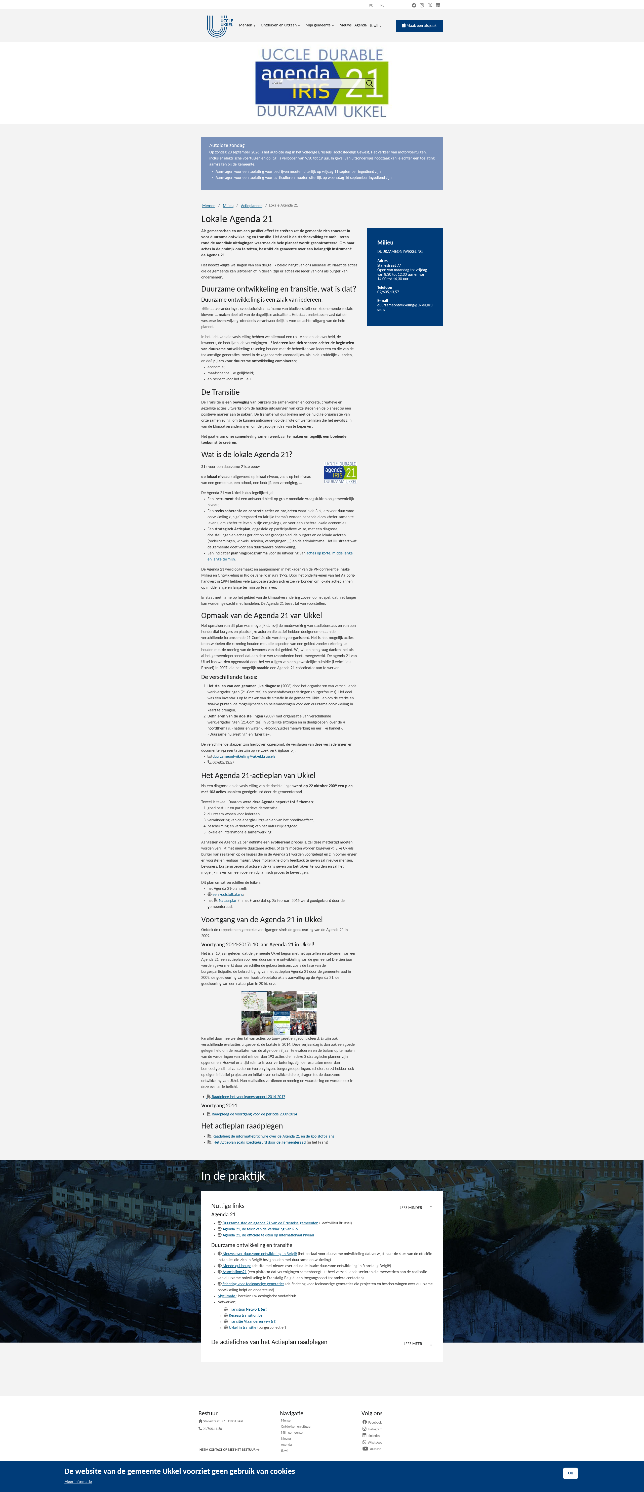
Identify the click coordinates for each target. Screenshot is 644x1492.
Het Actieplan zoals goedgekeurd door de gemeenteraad (260, 1143)
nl (382, 6)
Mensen (208, 206)
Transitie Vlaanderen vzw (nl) (252, 1322)
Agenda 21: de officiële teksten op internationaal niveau (268, 1235)
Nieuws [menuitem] (345, 25)
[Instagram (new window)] (422, 6)
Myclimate (227, 1296)
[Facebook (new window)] (414, 6)
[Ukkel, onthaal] (220, 25)
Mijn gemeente (292, 1433)
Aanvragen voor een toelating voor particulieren (256, 178)
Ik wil (374, 26)
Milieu (228, 206)
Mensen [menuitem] (245, 25)
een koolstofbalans (228, 895)
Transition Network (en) (248, 1310)
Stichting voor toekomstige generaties (253, 1284)
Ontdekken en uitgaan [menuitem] (279, 25)
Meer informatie (78, 1482)
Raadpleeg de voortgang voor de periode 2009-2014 (255, 1114)
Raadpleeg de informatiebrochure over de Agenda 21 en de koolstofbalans (273, 1137)
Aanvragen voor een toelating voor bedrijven (252, 172)
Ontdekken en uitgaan (296, 1427)
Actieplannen (251, 206)
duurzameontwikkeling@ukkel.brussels (244, 757)
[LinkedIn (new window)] (438, 6)
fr (371, 6)
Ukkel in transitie (243, 1328)
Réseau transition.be (245, 1316)
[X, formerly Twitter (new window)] (430, 6)
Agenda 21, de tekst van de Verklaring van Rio (260, 1229)
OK (570, 1473)
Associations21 (235, 1272)
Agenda (286, 1445)
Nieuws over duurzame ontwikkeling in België (260, 1254)
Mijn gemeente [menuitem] (318, 25)
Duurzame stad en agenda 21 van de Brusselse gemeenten (270, 1223)
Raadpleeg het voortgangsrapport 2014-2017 (248, 1097)
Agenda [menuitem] (360, 25)
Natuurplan (228, 901)
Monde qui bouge (237, 1266)
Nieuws (286, 1439)
